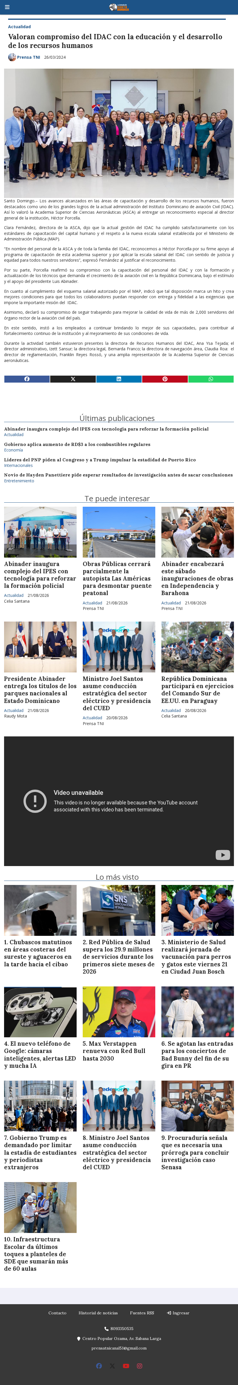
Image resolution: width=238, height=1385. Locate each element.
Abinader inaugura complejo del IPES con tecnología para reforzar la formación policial (106, 429)
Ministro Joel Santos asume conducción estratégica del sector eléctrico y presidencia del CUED (117, 693)
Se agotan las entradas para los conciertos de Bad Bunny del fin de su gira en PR (197, 1055)
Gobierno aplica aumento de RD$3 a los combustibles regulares (77, 444)
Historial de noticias (98, 1313)
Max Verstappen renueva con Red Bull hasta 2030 (114, 1051)
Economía (13, 450)
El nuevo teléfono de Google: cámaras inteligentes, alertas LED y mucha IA (40, 1055)
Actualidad (19, 26)
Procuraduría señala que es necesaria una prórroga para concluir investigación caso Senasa (195, 1152)
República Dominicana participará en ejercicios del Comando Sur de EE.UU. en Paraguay (197, 690)
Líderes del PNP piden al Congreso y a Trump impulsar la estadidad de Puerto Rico (100, 460)
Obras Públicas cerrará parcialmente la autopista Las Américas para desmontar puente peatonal (117, 578)
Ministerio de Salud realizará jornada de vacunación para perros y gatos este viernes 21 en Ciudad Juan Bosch (196, 956)
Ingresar (181, 1313)
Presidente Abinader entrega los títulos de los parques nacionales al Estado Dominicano (40, 690)
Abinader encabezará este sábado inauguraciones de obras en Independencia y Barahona (197, 578)
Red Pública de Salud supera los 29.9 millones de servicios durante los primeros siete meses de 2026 (119, 956)
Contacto (57, 1313)
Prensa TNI (28, 57)
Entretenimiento (19, 480)
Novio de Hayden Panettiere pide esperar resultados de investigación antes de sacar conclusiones (118, 475)
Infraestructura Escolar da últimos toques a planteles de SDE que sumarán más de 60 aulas (36, 1254)
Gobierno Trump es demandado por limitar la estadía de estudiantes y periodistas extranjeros (40, 1152)
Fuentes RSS (142, 1313)
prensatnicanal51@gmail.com (119, 1348)
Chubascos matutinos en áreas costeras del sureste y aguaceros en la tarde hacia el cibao (38, 953)
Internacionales (18, 465)
